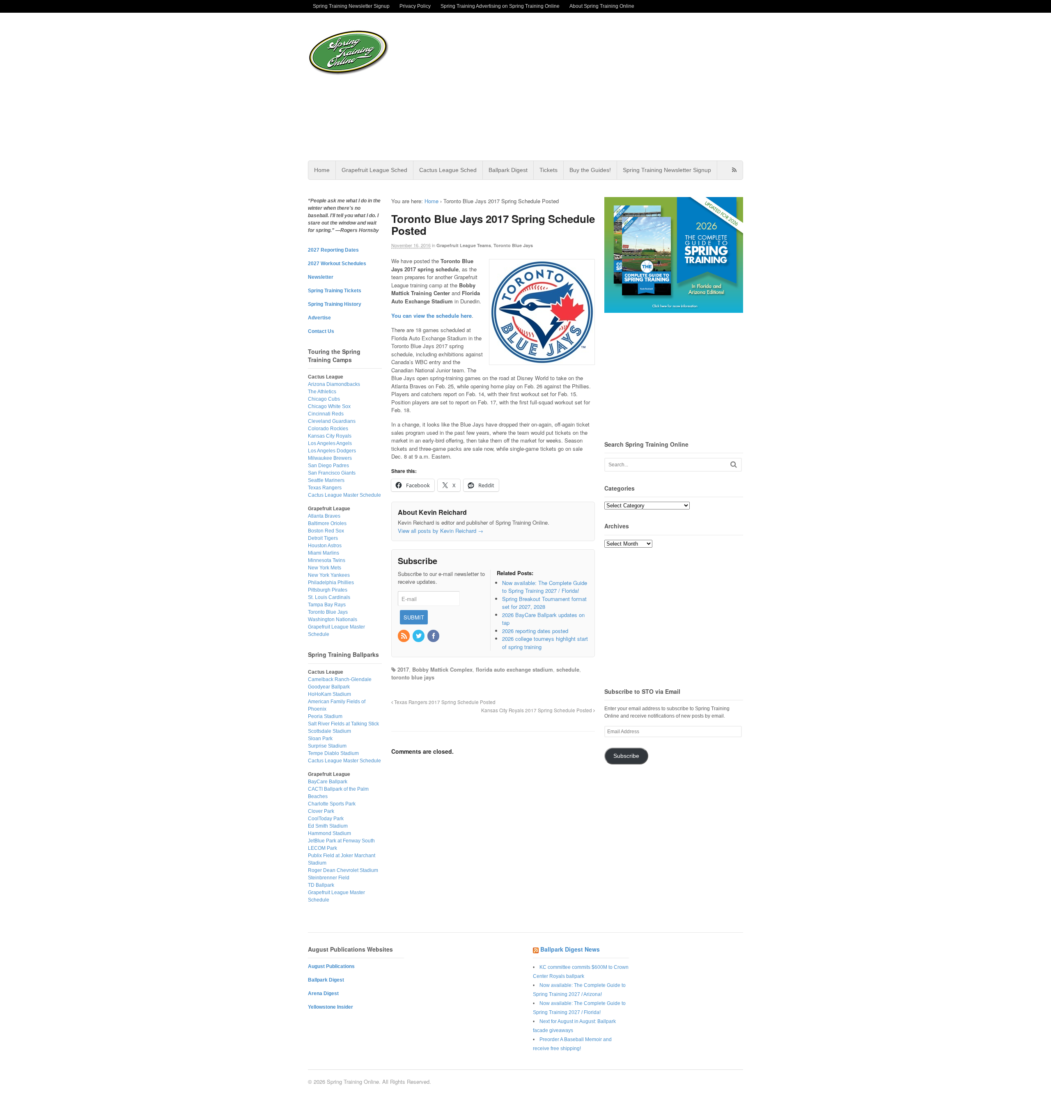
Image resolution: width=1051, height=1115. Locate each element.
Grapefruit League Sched (374, 170)
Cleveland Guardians (332, 421)
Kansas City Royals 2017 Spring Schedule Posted (537, 710)
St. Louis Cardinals (329, 597)
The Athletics (322, 392)
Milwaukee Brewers (330, 458)
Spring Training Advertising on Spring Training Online (500, 6)
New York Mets (324, 568)
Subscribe (626, 756)
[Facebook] (434, 636)
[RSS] (404, 636)
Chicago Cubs (324, 399)
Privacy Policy (415, 6)
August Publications (331, 966)
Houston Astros (325, 545)
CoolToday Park (326, 818)
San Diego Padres (328, 465)
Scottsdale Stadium (329, 731)
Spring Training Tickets (334, 291)
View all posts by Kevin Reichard (440, 531)
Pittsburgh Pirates (327, 590)
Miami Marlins (323, 553)
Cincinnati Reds (326, 414)
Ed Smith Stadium (328, 826)
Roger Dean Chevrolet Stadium (343, 870)
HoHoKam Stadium (329, 694)
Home (322, 170)
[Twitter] (419, 636)
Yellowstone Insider (330, 1007)
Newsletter (320, 277)
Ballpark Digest (508, 170)
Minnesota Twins (326, 560)
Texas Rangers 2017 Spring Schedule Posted (444, 702)
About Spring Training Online (601, 6)
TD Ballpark (321, 885)
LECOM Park (322, 848)
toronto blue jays (412, 677)
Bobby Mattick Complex (442, 669)
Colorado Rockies (328, 428)
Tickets (548, 170)
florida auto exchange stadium (514, 669)
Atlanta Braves (324, 516)
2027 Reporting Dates (333, 250)
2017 (403, 669)
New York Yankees (329, 575)
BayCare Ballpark (327, 782)
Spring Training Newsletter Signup (351, 6)
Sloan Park (320, 738)
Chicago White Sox (329, 406)
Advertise (319, 318)
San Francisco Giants (332, 473)
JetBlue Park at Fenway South (341, 841)
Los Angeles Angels (330, 443)
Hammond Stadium (329, 833)
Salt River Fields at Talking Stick (343, 724)
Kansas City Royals (329, 436)
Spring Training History (334, 304)
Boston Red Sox (326, 531)
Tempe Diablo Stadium (333, 753)
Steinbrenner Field (328, 878)
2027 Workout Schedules (337, 263)
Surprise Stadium (327, 746)
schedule (567, 669)
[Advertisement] (590, 86)
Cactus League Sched (448, 170)
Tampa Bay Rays (327, 605)
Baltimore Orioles (327, 523)
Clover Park (321, 811)
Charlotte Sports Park (332, 804)
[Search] (733, 464)
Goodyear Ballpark (329, 687)
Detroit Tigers (323, 538)
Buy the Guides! (590, 170)
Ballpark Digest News (570, 949)
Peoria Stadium (325, 716)
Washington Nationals (332, 619)
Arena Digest (323, 993)
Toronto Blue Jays (513, 245)
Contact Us (321, 331)
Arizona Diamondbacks (334, 384)
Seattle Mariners (326, 480)
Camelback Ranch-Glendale (340, 679)
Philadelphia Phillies (331, 582)
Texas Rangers (325, 488)
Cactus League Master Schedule (344, 495)
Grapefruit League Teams (463, 245)
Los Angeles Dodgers (332, 451)
